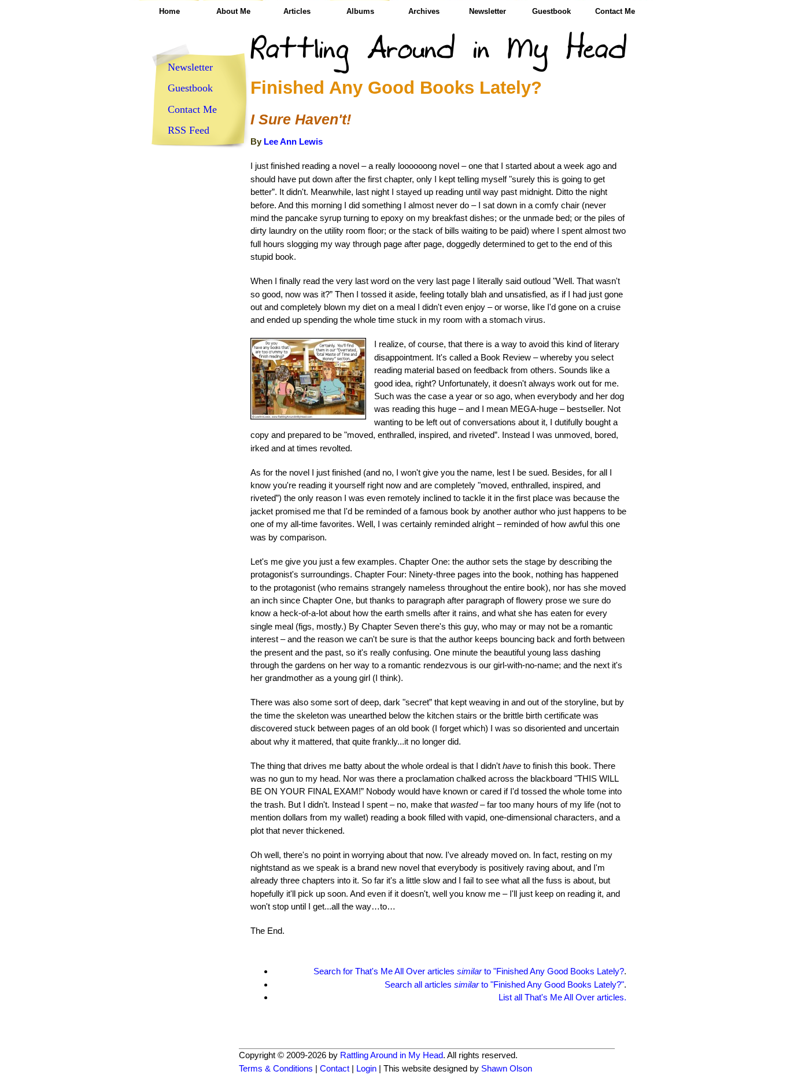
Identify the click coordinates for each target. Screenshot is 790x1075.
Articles (297, 11)
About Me (233, 11)
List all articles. (562, 997)
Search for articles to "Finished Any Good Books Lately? (468, 971)
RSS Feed (188, 130)
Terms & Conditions (276, 1068)
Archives (424, 11)
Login (366, 1068)
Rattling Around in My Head (391, 1055)
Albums (360, 11)
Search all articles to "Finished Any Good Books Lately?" (504, 984)
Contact (334, 1068)
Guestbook (551, 11)
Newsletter (487, 11)
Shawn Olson (506, 1068)
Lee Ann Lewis (293, 141)
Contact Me (615, 11)
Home (169, 11)
